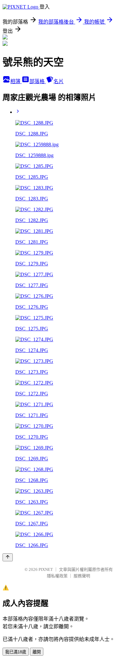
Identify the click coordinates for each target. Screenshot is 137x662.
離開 (36, 652)
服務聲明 (82, 575)
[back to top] (8, 557)
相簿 (16, 81)
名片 (59, 81)
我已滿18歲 (15, 652)
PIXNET (46, 569)
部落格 (37, 81)
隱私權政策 (57, 575)
